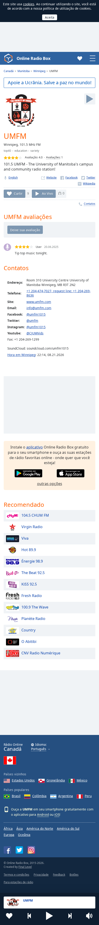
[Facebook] (69, 177)
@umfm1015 (36, 314)
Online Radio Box (33, 58)
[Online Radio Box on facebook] (7, 850)
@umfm (32, 320)
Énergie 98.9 (32, 561)
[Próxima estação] (69, 915)
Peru (88, 796)
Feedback (59, 875)
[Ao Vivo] (89, 98)
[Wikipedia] (86, 183)
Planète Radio (33, 618)
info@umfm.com (38, 308)
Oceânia (24, 834)
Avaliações (53, 157)
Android (43, 814)
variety (34, 151)
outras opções (49, 483)
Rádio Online (13, 747)
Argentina (65, 796)
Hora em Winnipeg (21, 355)
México (82, 780)
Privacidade (41, 875)
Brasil (16, 796)
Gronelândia (56, 780)
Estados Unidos (23, 780)
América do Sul (68, 828)
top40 (7, 151)
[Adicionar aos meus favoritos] (9, 915)
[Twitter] (88, 177)
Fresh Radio (31, 595)
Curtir (18, 193)
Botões (74, 875)
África (8, 828)
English (13, 177)
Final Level (25, 867)
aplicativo (34, 447)
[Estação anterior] (29, 915)
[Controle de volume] (89, 915)
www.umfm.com (38, 302)
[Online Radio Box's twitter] (19, 850)
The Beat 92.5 (33, 572)
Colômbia (39, 796)
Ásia (19, 828)
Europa (9, 834)
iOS (56, 814)
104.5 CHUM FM (35, 515)
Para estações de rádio (18, 882)
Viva (25, 538)
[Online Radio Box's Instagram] (31, 850)
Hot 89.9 (28, 549)
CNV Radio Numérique (40, 653)
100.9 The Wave (34, 607)
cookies (28, 4)
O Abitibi (28, 641)
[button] (49, 915)
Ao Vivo (47, 193)
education (21, 151)
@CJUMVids (35, 333)
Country (28, 630)
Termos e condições (16, 875)
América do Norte (39, 828)
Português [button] (38, 749)
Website (51, 177)
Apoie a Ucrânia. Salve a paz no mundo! (49, 82)
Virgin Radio (32, 526)
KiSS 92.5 (29, 584)
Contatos (89, 204)
